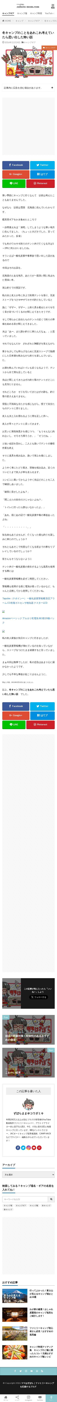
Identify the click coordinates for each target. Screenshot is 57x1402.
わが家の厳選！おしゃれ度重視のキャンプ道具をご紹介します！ (41, 1312)
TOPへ (51, 1400)
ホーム (5, 1400)
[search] (51, 1199)
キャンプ (19, 21)
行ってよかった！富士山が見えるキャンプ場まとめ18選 (41, 1293)
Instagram (28, 1400)
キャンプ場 (22, 13)
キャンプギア (8, 13)
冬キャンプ (46, 1205)
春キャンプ (8, 1209)
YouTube (40, 1400)
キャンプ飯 (34, 1205)
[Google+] (15, 174)
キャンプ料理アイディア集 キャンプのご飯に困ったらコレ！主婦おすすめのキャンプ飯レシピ (41, 1351)
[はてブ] (42, 174)
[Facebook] (15, 165)
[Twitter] (42, 165)
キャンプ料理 (36, 13)
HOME (8, 21)
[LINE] (14, 183)
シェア (17, 1400)
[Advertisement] (28, 126)
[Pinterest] (40, 183)
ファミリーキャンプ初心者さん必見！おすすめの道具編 (41, 1331)
